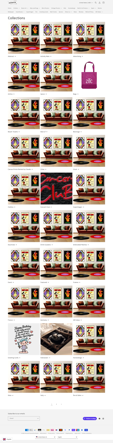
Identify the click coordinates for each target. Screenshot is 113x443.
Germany (44, 320)
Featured (44, 282)
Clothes (10, 207)
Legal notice (77, 433)
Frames (75, 282)
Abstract (11, 56)
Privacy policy (51, 433)
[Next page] (61, 404)
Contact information (87, 433)
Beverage (76, 132)
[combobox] (45, 437)
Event (10, 282)
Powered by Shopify (33, 433)
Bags (75, 94)
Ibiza (9, 395)
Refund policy (43, 433)
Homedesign (77, 358)
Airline (10, 94)
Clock (75, 169)
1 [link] (51, 404)
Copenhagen (77, 207)
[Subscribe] (38, 418)
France (10, 320)
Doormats (11, 245)
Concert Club (45, 207)
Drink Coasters (46, 245)
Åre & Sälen (77, 395)
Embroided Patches (80, 245)
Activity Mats (45, 56)
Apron (43, 94)
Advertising (77, 56)
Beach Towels (13, 132)
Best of (43, 132)
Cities (42, 169)
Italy (42, 395)
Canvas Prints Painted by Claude (19, 169)
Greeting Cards (13, 358)
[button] (16, 8)
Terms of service (60, 433)
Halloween (44, 358)
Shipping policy (69, 433)
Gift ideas (76, 320)
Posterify (27, 433)
